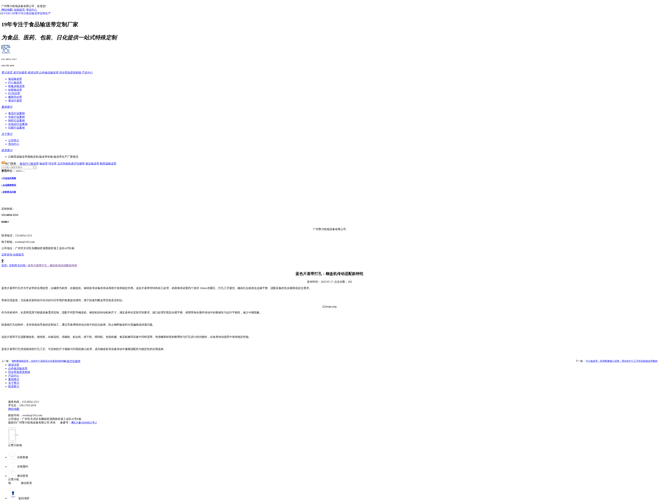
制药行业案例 (16, 120)
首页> (4, 265)
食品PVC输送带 (29, 163)
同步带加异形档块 (19, 372)
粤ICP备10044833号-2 (84, 422)
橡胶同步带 (15, 96)
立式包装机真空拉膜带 (71, 163)
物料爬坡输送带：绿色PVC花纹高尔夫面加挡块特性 (39, 361)
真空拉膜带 (73, 361)
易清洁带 (13, 364)
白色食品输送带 (17, 368)
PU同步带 (14, 93)
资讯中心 (31, 9)
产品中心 (13, 375)
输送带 (43, 163)
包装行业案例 (16, 116)
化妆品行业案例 (17, 124)
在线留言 (19, 9)
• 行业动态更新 (8, 178)
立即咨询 (7, 254)
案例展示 (13, 379)
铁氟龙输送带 (16, 86)
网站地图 (6, 9)
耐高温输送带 (108, 163)
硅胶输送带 (15, 89)
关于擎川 (13, 382)
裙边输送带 (92, 163)
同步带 (52, 163)
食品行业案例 (16, 113)
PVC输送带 (15, 82)
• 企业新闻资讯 (8, 185)
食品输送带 (15, 78)
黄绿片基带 (15, 100)
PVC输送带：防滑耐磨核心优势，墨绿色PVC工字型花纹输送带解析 (622, 361)
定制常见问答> (18, 265)
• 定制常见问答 (8, 192)
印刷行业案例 (16, 127)
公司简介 (13, 140)
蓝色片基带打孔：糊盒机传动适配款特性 (52, 265)
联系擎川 (13, 386)
